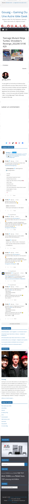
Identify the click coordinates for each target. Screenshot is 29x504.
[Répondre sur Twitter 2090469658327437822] (6, 248)
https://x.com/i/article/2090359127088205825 (15, 278)
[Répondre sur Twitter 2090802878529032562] (6, 196)
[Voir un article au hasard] (26, 29)
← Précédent (4, 65)
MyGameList (8, 273)
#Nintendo (7, 165)
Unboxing (8, 479)
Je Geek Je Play (4, 412)
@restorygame (16, 218)
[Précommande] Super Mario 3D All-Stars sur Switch (13, 337)
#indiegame (13, 227)
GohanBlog (3, 408)
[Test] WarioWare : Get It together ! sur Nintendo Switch (14, 331)
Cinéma (7, 473)
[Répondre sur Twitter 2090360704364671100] (6, 281)
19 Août (17, 286)
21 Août (17, 161)
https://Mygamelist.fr (10, 276)
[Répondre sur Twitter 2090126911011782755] (6, 300)
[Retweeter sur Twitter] (8, 214)
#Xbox (11, 290)
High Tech (20, 473)
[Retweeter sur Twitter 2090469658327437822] (8, 248)
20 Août (17, 216)
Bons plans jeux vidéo (6, 405)
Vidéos (16, 479)
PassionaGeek (4, 417)
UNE (12, 479)
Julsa (2, 414)
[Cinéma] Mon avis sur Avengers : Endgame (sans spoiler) (14, 340)
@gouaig (12, 161)
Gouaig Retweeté (13, 214)
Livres (13, 476)
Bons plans (3, 473)
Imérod (3, 410)
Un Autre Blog (4, 426)
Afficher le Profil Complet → (7, 398)
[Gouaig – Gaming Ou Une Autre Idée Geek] (3, 29)
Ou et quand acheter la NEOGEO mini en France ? (12, 342)
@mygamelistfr (16, 273)
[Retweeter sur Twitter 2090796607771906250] (8, 211)
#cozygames (8, 227)
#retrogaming (13, 165)
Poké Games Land (5, 419)
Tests (22, 476)
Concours (11, 473)
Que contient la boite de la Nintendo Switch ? (11, 344)
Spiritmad (3, 421)
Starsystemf (4, 423)
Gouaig (6, 161)
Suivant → (25, 68)
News (17, 476)
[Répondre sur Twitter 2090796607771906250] (6, 211)
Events (15, 473)
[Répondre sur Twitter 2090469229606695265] (6, 230)
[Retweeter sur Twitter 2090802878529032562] (8, 196)
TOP (3, 479)
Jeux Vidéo (6, 476)
